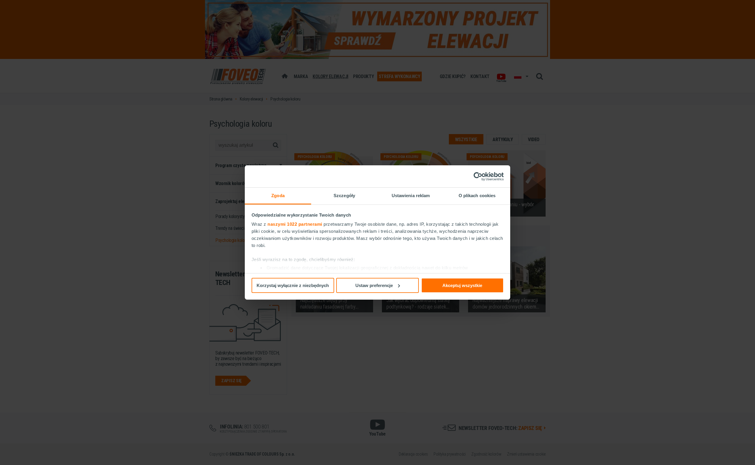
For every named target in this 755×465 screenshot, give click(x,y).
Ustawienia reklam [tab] (411, 195)
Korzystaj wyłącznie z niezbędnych (293, 285)
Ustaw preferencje (374, 285)
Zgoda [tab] (278, 195)
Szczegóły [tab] (344, 195)
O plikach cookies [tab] (477, 195)
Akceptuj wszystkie (462, 285)
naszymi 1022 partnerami (294, 224)
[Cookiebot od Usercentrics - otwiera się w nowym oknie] (478, 176)
